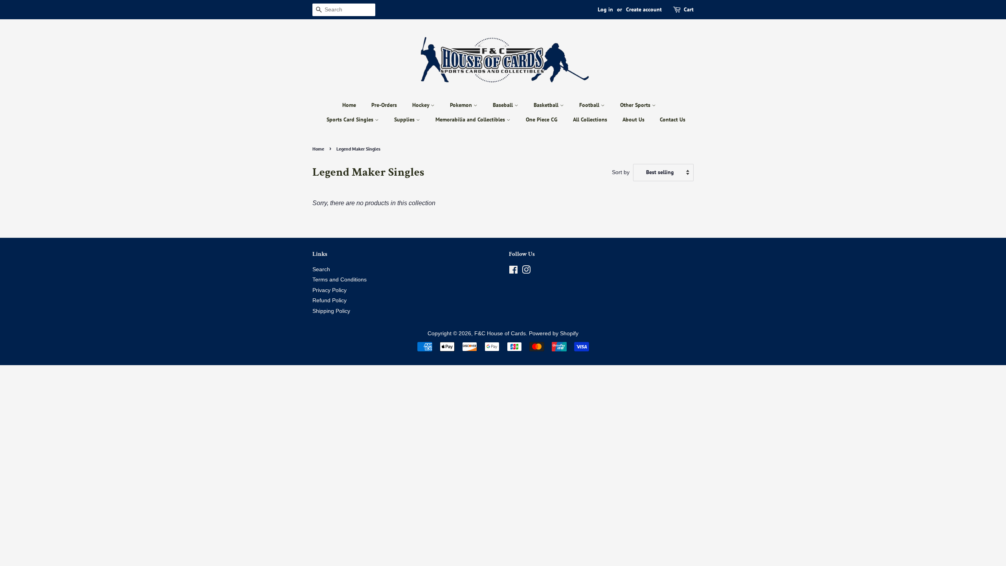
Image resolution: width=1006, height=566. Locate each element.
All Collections (590, 119)
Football (590, 104)
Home (349, 104)
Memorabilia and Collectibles (471, 119)
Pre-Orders (384, 104)
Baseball (503, 104)
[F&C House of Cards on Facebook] (513, 271)
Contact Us (672, 119)
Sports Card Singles (351, 119)
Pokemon (462, 104)
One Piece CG (542, 119)
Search (321, 269)
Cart (689, 9)
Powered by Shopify (553, 333)
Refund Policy (329, 300)
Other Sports (636, 104)
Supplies (405, 119)
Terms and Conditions (339, 280)
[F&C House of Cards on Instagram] (526, 271)
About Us (633, 119)
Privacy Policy (329, 290)
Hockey (421, 104)
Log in (605, 9)
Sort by (621, 172)
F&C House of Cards (500, 333)
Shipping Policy (331, 311)
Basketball (547, 104)
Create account (644, 9)
